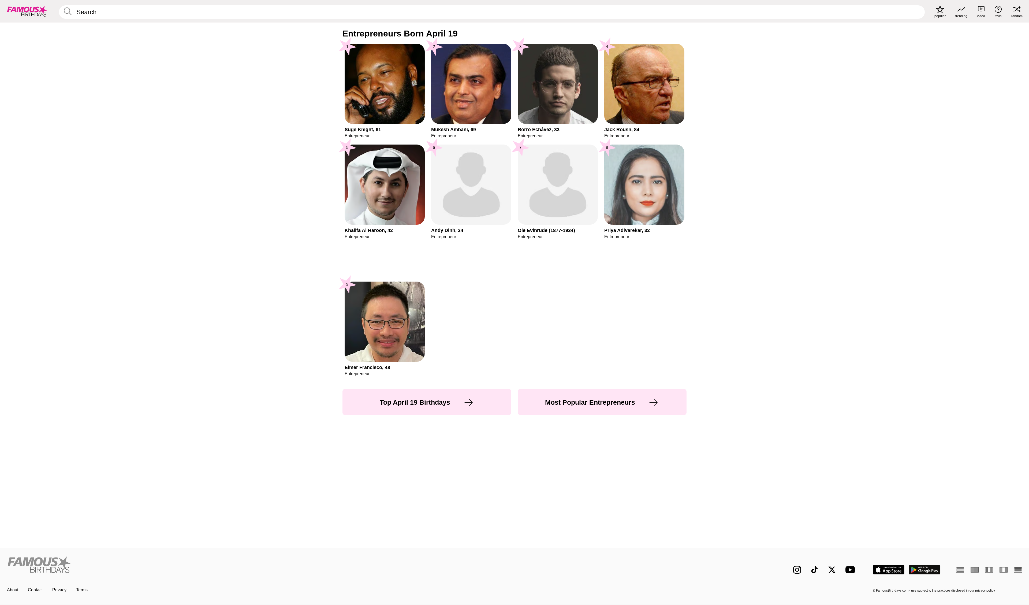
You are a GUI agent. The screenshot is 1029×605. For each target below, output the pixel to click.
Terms (82, 590)
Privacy (59, 590)
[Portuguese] (975, 570)
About (12, 590)
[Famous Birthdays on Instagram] (797, 570)
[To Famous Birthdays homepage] (27, 11)
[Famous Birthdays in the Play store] (925, 569)
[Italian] (1004, 570)
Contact (35, 590)
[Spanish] (960, 570)
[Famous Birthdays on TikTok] (814, 570)
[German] (1018, 570)
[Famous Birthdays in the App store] (888, 569)
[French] (989, 570)
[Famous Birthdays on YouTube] (851, 570)
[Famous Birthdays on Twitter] (832, 570)
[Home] (259, 565)
